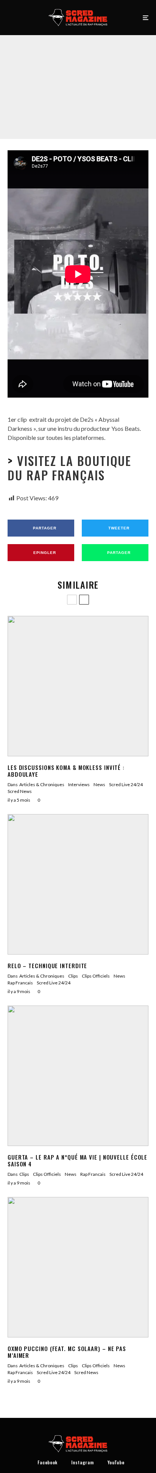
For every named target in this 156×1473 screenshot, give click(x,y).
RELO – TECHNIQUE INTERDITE (47, 965)
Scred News (20, 791)
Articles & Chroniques (41, 784)
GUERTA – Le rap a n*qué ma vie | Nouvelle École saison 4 (77, 1160)
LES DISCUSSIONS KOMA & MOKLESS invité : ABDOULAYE (66, 770)
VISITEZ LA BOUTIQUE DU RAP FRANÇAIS (69, 468)
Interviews (79, 784)
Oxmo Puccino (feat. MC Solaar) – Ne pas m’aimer (67, 1352)
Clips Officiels (51, 77)
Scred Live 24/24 (115, 77)
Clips (29, 77)
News (99, 784)
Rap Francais (82, 77)
